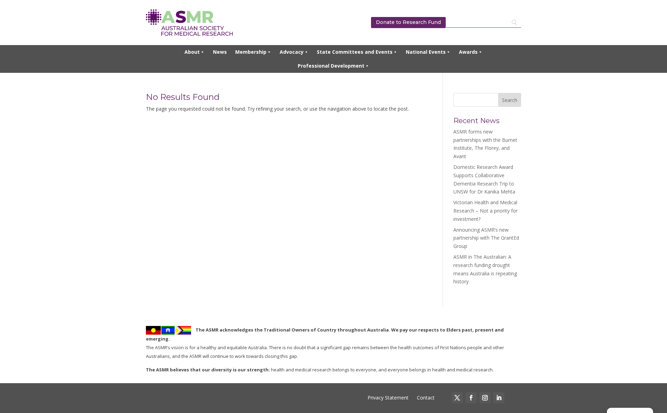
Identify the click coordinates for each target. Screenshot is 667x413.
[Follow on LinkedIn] (498, 397)
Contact (425, 397)
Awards (468, 52)
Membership (250, 52)
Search (509, 100)
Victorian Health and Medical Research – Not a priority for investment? (485, 210)
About (192, 52)
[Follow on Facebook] (471, 397)
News (220, 52)
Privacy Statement (388, 397)
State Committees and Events (355, 52)
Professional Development (331, 65)
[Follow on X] (457, 397)
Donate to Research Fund (408, 22)
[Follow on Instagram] (485, 397)
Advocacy (292, 52)
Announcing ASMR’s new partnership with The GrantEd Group (486, 238)
